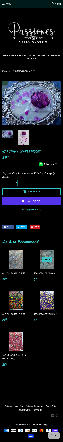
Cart (59, 3)
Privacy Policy (51, 406)
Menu (8, 3)
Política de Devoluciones (34, 406)
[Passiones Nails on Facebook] (52, 415)
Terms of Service (25, 410)
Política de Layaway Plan (14, 406)
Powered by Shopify (40, 424)
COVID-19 (38, 410)
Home (4, 71)
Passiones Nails (24, 424)
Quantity (5, 177)
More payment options (31, 209)
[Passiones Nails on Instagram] (57, 415)
